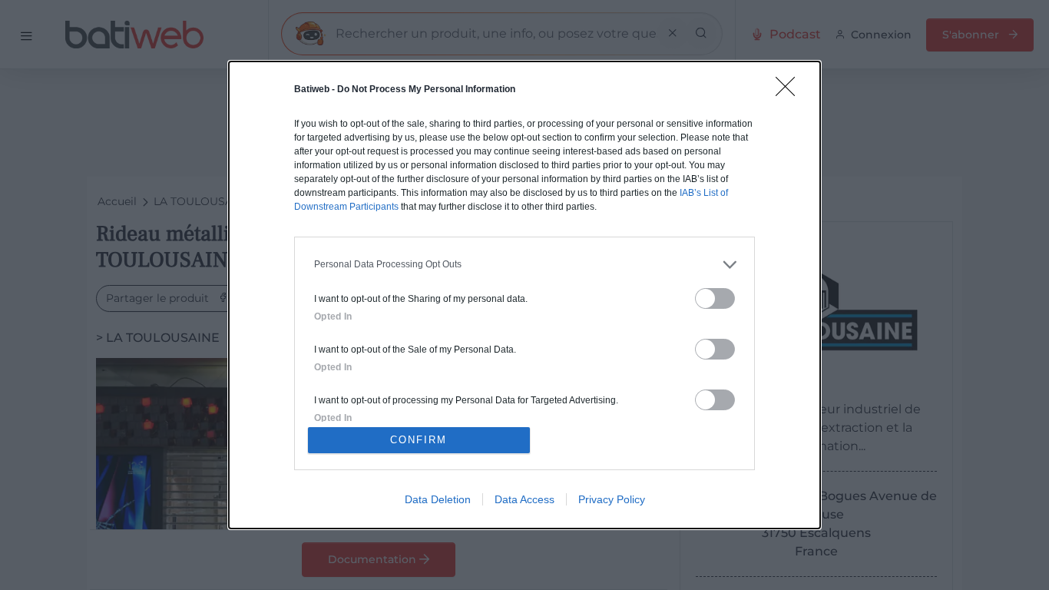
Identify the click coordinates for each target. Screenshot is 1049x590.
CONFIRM (418, 440)
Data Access (524, 499)
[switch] (715, 298)
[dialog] (524, 295)
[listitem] (524, 265)
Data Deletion (438, 499)
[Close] (790, 91)
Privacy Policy (611, 499)
